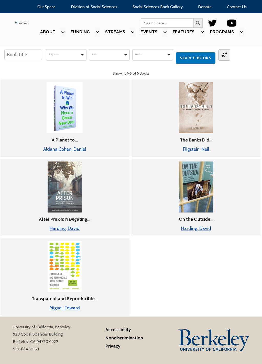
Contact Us (237, 6)
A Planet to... (65, 140)
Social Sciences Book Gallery (158, 6)
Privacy (113, 346)
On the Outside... (196, 219)
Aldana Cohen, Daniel (64, 149)
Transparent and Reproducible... (65, 298)
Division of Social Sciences (94, 6)
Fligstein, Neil (196, 149)
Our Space (46, 6)
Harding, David (65, 228)
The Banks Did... (196, 140)
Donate (205, 6)
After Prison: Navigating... (64, 219)
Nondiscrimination (124, 338)
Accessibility (118, 329)
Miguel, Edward (64, 308)
